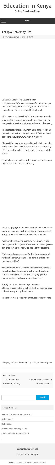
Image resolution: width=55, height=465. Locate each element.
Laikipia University (19, 363)
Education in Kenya (27, 5)
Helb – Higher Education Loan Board (16, 414)
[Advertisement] (27, 67)
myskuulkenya (12, 37)
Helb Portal (6, 424)
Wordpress (41, 462)
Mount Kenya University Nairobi (14, 428)
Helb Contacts (7, 419)
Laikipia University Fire (42, 363)
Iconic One (13, 462)
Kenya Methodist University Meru (15, 433)
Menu (27, 21)
